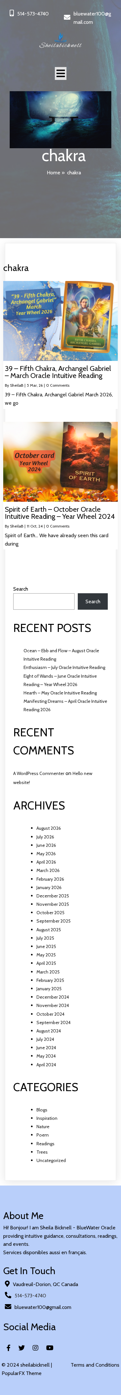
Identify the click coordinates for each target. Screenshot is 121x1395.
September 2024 (53, 1022)
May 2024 (46, 1056)
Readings (45, 1144)
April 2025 (46, 963)
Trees (42, 1152)
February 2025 (50, 980)
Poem (42, 1135)
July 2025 (45, 938)
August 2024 (48, 1031)
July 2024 (45, 1039)
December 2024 (52, 997)
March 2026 (48, 870)
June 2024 (46, 1048)
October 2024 (50, 1014)
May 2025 (46, 955)
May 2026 (46, 854)
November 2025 (52, 904)
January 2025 (49, 989)
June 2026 (46, 845)
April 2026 (46, 862)
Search (20, 589)
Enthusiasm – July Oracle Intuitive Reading (64, 667)
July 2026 (45, 837)
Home (53, 173)
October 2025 (50, 912)
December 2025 (52, 896)
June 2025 (46, 946)
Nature (42, 1126)
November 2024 (52, 1005)
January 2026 (49, 887)
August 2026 (48, 828)
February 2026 (50, 879)
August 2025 (48, 930)
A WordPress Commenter (38, 773)
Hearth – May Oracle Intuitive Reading (60, 693)
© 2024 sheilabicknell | (27, 1365)
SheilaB (16, 385)
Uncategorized (51, 1160)
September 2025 (53, 921)
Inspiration (46, 1118)
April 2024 (46, 1065)
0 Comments (57, 385)
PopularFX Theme (22, 1373)
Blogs (41, 1110)
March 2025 (48, 972)
